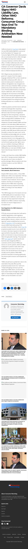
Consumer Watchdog (17, 304)
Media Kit (14, 534)
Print (19, 288)
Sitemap (24, 534)
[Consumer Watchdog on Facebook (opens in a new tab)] (2, 524)
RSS (5, 537)
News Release (9, 296)
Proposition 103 (10, 223)
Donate (19, 534)
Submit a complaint (6, 534)
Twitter (8, 288)
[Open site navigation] (25, 2)
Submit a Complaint (5, 516)
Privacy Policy (10, 537)
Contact (3, 513)
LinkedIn (11, 288)
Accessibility (16, 537)
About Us (3, 506)
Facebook (5, 288)
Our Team (3, 508)
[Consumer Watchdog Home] (14, 486)
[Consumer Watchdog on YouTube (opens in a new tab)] (7, 524)
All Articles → (15, 317)
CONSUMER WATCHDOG (18, 41)
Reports (3, 511)
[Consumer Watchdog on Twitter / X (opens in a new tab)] (5, 524)
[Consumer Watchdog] (4, 2)
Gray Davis (15, 49)
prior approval (9, 239)
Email (15, 288)
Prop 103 (23, 227)
